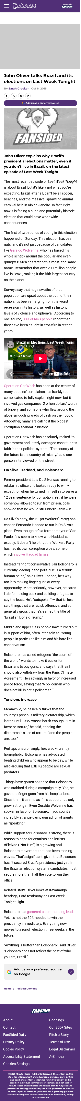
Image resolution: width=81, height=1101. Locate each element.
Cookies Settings (16, 1064)
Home (8, 988)
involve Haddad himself (32, 554)
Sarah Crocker (18, 88)
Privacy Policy (14, 1042)
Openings (56, 1020)
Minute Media (23, 1074)
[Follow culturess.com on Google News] (71, 972)
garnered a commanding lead (50, 912)
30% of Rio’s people (37, 319)
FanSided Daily (14, 1035)
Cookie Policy (13, 1049)
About (8, 1020)
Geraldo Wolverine (24, 250)
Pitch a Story (59, 1035)
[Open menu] (6, 6)
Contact (9, 1027)
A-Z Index (56, 1056)
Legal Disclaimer (62, 1049)
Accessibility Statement (21, 1056)
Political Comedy (26, 988)
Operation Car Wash (19, 386)
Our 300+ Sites (60, 1027)
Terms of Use (59, 1042)
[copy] (28, 96)
